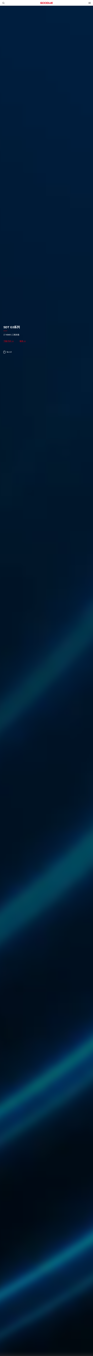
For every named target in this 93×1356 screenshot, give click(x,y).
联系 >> (23, 341)
